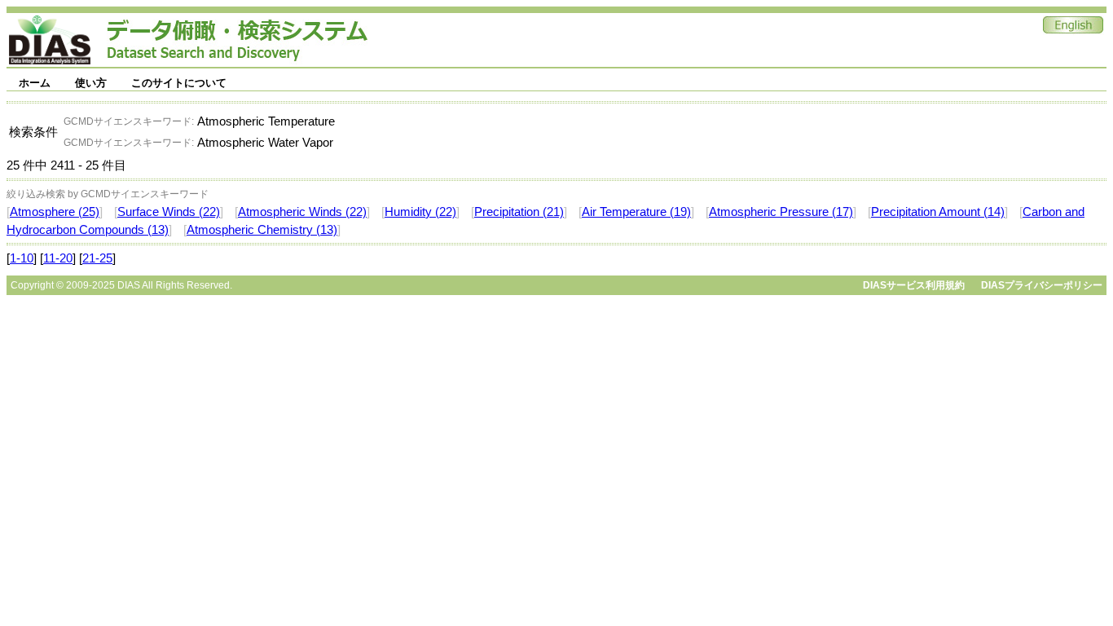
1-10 (21, 258)
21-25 (97, 258)
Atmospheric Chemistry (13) (262, 229)
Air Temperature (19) (636, 211)
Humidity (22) (420, 211)
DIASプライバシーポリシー (1041, 285)
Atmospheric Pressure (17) (781, 211)
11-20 (58, 258)
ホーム (35, 83)
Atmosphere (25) (54, 211)
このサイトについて (179, 83)
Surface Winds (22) (168, 211)
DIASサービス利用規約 (914, 285)
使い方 (91, 83)
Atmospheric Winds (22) (302, 211)
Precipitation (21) (519, 211)
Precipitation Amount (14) (938, 211)
